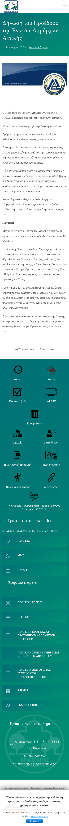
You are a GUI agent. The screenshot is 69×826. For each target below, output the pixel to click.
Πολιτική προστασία (18, 486)
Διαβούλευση (51, 442)
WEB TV (51, 401)
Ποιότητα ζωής (17, 401)
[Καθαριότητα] (34, 413)
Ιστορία (17, 379)
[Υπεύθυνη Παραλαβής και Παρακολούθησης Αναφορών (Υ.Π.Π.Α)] (34, 496)
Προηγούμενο (26, 349)
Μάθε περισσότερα (39, 816)
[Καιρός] (51, 369)
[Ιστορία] (17, 369)
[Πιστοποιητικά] (51, 455)
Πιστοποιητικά (51, 464)
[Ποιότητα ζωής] (17, 391)
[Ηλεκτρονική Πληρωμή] (17, 455)
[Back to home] (10, 6)
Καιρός (51, 379)
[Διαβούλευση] (51, 432)
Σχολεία (17, 442)
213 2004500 (37, 756)
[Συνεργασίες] (51, 477)
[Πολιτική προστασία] (17, 477)
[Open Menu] (65, 6)
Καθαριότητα (34, 423)
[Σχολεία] (17, 432)
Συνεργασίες (51, 486)
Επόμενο (45, 349)
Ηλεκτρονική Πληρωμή (17, 464)
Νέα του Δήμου (38, 47)
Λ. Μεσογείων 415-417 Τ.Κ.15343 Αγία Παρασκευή (37, 744)
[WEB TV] (51, 391)
